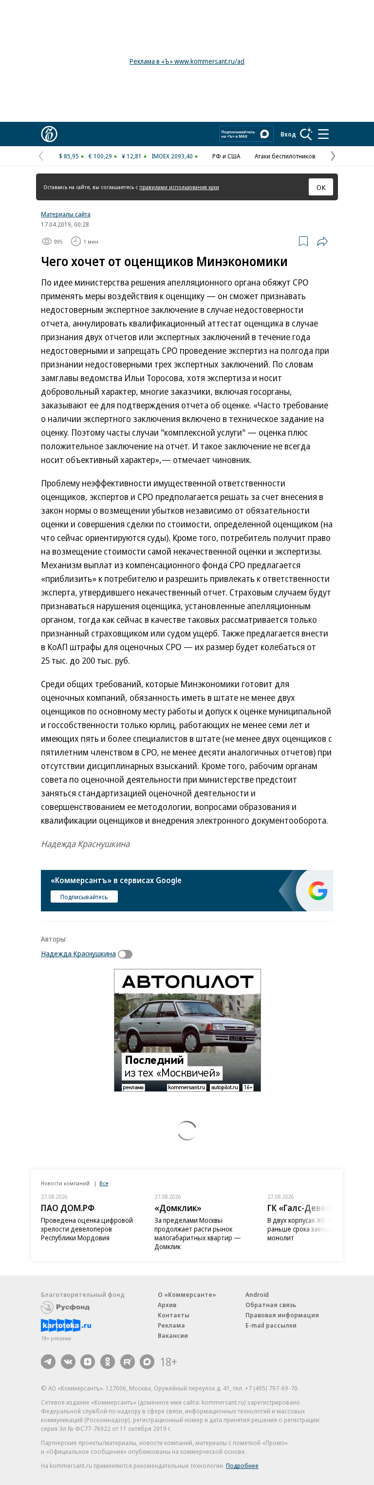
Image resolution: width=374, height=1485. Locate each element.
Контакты (173, 1315)
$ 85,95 (69, 156)
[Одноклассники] (107, 1361)
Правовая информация (282, 1315)
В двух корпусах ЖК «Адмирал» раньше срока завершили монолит (314, 1228)
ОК (321, 187)
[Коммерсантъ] (49, 134)
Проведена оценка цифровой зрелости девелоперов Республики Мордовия (87, 1228)
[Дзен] (87, 1361)
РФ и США (226, 156)
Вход (288, 134)
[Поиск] (306, 134)
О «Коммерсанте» (187, 1294)
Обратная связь (270, 1304)
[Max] (147, 1361)
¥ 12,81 (132, 156)
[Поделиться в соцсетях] (322, 241)
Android (257, 1294)
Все (103, 1183)
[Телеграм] (48, 1361)
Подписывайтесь (84, 896)
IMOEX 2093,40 (172, 156)
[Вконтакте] (68, 1361)
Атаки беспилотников (285, 156)
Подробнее (242, 1465)
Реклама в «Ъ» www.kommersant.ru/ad (187, 61)
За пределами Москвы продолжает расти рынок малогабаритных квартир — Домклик (197, 1233)
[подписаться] (127, 954)
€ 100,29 (100, 156)
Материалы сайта (66, 214)
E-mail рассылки (271, 1325)
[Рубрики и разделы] (323, 134)
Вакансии (173, 1335)
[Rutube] (127, 1361)
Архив (167, 1304)
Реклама (171, 1325)
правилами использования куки (179, 187)
